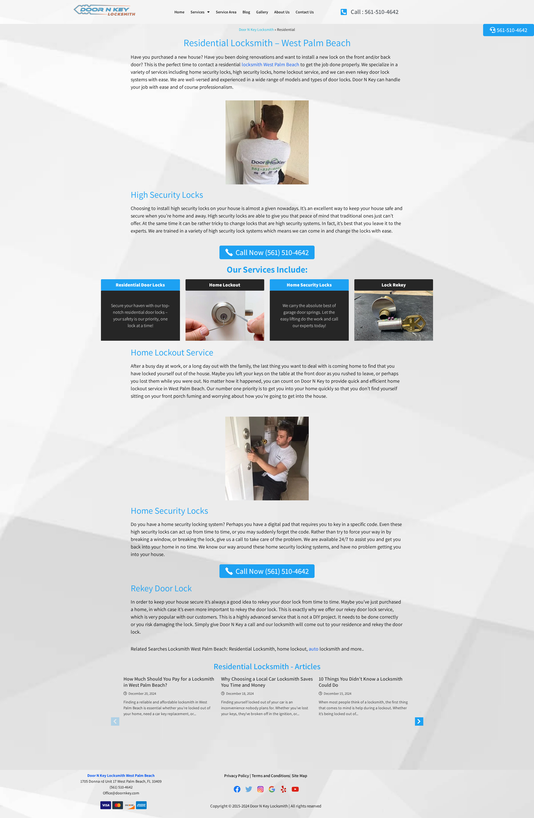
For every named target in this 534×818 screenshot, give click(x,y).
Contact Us (305, 11)
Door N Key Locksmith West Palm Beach (121, 775)
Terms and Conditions (271, 775)
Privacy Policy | (237, 775)
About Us (282, 11)
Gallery (262, 11)
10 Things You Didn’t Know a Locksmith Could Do (360, 682)
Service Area (226, 11)
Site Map (299, 775)
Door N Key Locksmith (256, 29)
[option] (169, 698)
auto (314, 649)
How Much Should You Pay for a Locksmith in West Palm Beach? (168, 682)
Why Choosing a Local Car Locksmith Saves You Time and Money (267, 682)
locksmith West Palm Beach (270, 64)
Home (179, 11)
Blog (246, 11)
